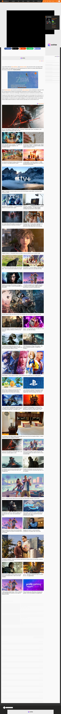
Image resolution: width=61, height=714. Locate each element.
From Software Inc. (54, 27)
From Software (14, 66)
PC (43, 1)
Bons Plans (39, 1)
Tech (18, 1)
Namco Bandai (7, 89)
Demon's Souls (23, 66)
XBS (47, 1)
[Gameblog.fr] (5, 1)
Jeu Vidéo (13, 1)
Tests (33, 1)
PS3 (52, 20)
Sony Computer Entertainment (54, 25)
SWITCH (50, 1)
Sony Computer (25, 89)
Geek (23, 1)
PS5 (45, 1)
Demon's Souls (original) (54, 19)
